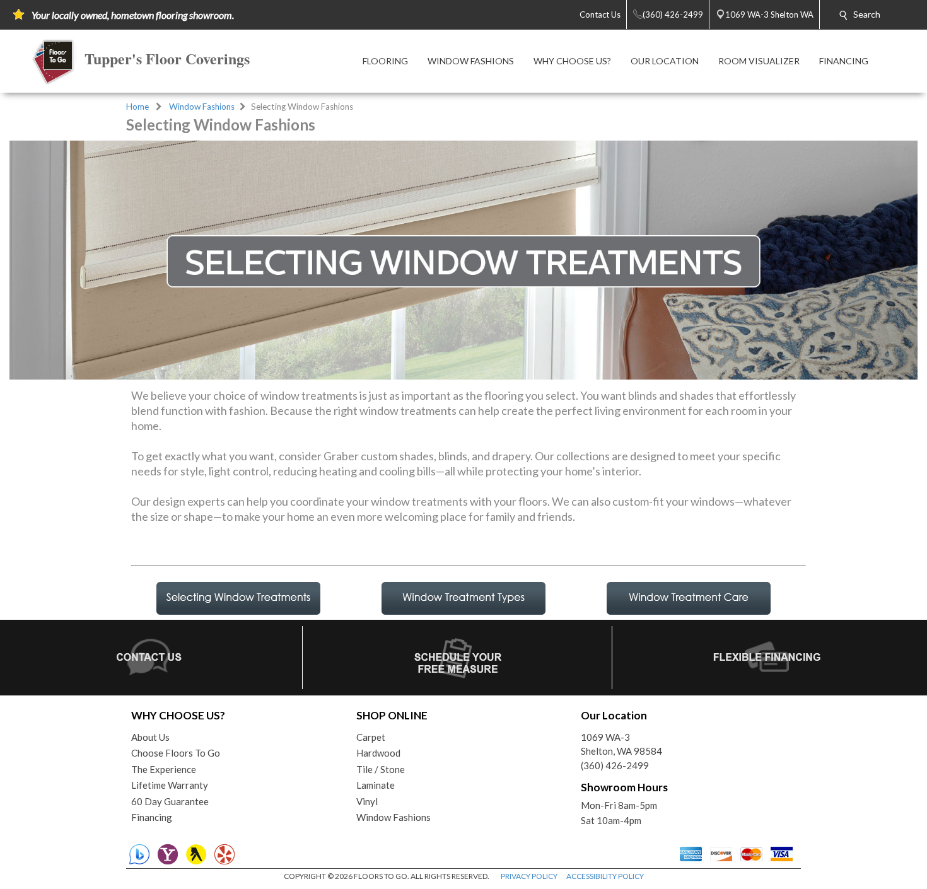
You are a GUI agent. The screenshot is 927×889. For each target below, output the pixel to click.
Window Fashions (202, 107)
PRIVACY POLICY (529, 876)
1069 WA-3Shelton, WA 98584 (621, 744)
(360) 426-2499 (615, 765)
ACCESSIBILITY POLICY (605, 876)
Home (137, 107)
